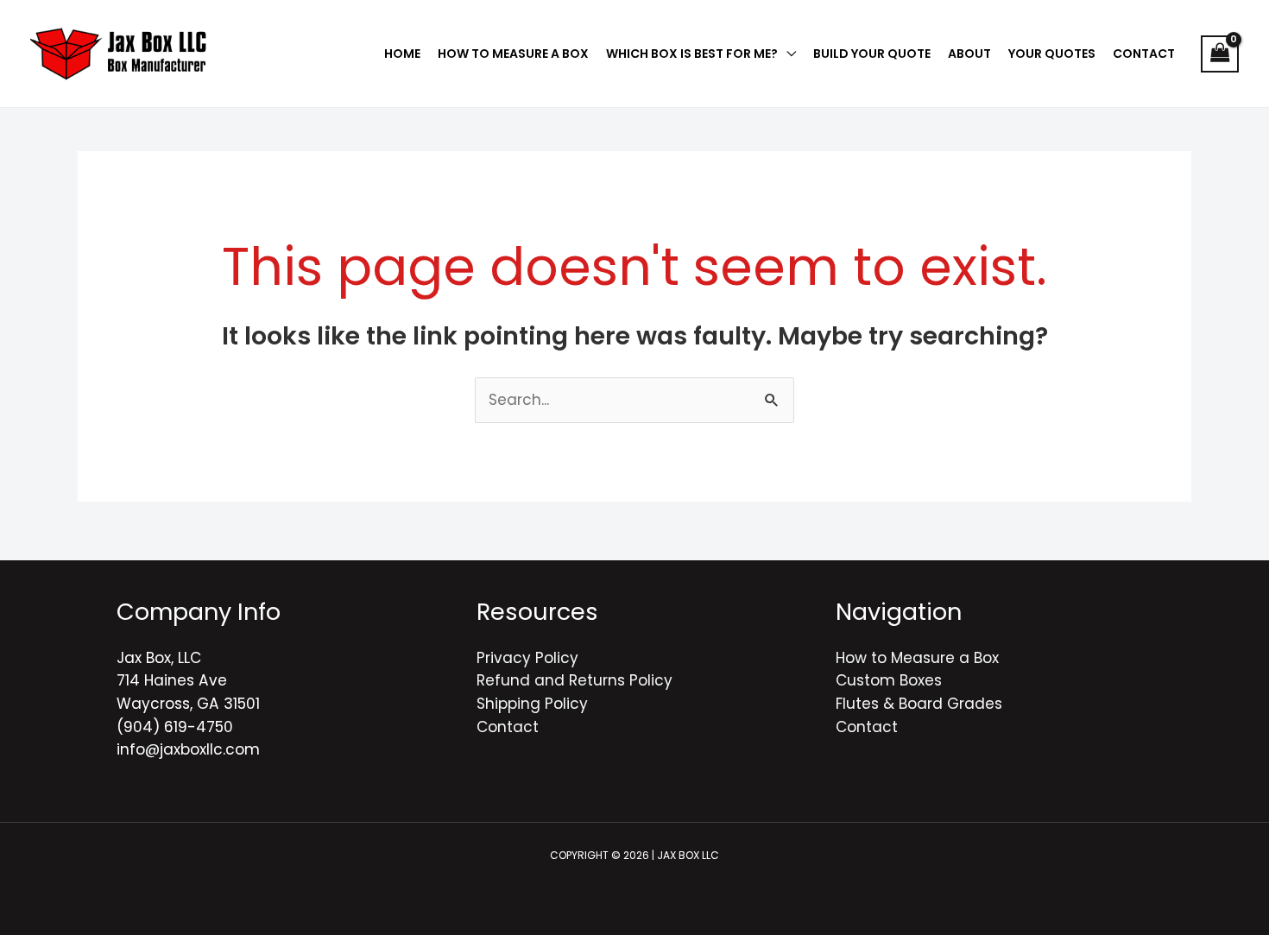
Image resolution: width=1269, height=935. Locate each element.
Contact (508, 727)
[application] (787, 53)
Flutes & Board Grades (919, 703)
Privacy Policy (527, 658)
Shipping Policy (532, 703)
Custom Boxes (889, 680)
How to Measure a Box (917, 658)
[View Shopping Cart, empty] (1220, 54)
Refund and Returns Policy (574, 680)
